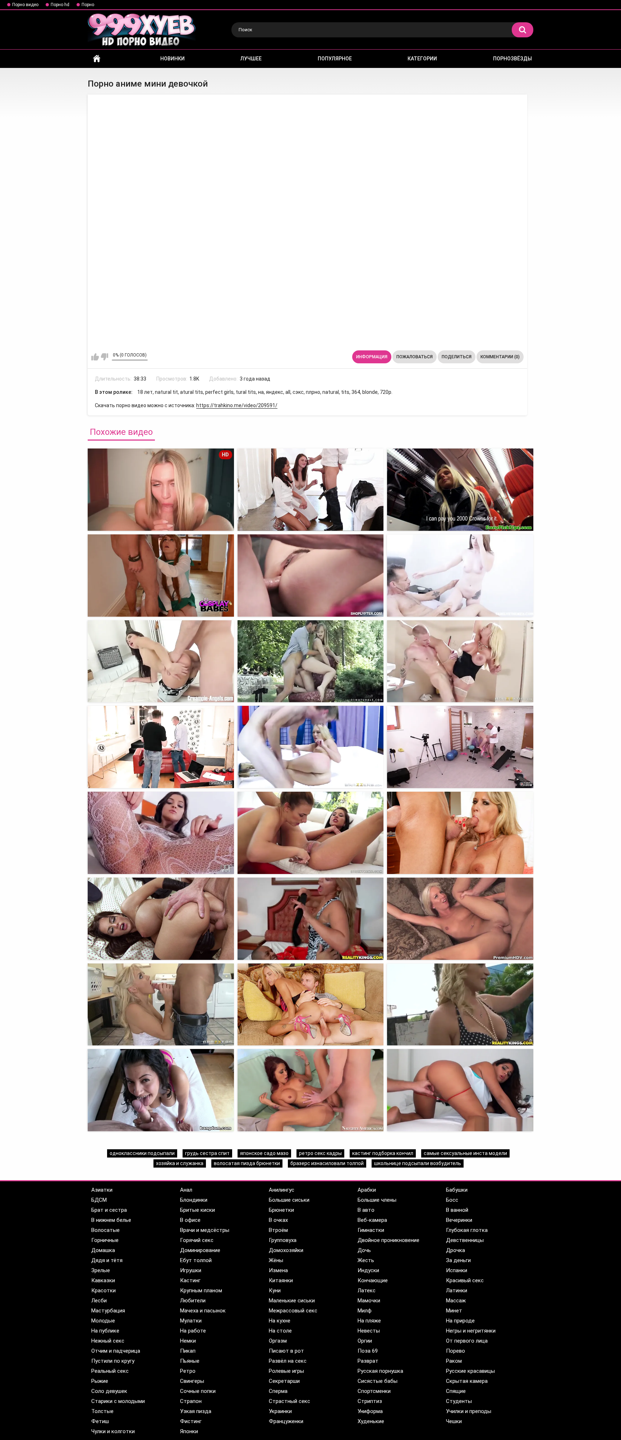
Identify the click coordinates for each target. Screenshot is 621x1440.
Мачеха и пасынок (203, 1310)
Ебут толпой (196, 1260)
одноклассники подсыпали (142, 1153)
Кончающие (373, 1280)
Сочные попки (198, 1391)
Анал (186, 1190)
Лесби (99, 1300)
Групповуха (282, 1240)
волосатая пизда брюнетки (247, 1163)
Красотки (103, 1290)
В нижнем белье (111, 1220)
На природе (460, 1320)
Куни (275, 1290)
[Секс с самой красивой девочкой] (161, 833)
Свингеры (192, 1381)
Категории (422, 58)
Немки (188, 1341)
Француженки (286, 1421)
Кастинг (190, 1280)
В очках (278, 1220)
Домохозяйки (286, 1250)
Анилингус (281, 1190)
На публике (105, 1331)
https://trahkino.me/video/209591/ (236, 405)
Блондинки (193, 1200)
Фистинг (191, 1421)
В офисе (190, 1220)
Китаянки (281, 1280)
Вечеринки (459, 1220)
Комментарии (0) (500, 356)
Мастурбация (108, 1310)
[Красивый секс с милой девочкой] (460, 1090)
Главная (97, 59)
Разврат (368, 1361)
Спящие (456, 1391)
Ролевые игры (286, 1371)
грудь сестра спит (207, 1153)
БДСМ (99, 1200)
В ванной (457, 1210)
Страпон (191, 1401)
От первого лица (467, 1341)
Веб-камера (372, 1220)
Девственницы (465, 1240)
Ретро (188, 1371)
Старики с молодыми (118, 1401)
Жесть (366, 1260)
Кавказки (103, 1280)
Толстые (102, 1411)
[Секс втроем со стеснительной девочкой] (460, 833)
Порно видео (25, 4)
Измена (278, 1270)
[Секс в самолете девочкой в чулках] (460, 661)
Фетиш (100, 1421)
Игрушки (190, 1270)
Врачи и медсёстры (204, 1230)
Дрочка (455, 1250)
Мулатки (191, 1320)
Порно (88, 4)
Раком (454, 1361)
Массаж (456, 1300)
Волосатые (105, 1230)
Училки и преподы (468, 1411)
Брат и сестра (109, 1210)
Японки (189, 1431)
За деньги (458, 1260)
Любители (193, 1300)
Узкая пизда (195, 1411)
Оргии (365, 1341)
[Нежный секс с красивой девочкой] (311, 1090)
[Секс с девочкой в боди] (460, 489)
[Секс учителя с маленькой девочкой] (311, 661)
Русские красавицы (470, 1371)
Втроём (278, 1230)
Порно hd (60, 4)
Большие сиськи (289, 1200)
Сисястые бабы (377, 1381)
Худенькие (371, 1421)
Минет (454, 1310)
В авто (366, 1210)
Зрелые (100, 1270)
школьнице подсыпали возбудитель (417, 1163)
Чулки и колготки (113, 1431)
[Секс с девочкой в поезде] (161, 575)
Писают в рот (286, 1351)
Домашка (103, 1250)
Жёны (276, 1260)
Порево (455, 1351)
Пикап (188, 1351)
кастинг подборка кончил (382, 1153)
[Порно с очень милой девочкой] (161, 919)
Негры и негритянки (471, 1331)
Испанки (456, 1270)
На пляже (369, 1320)
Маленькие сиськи (292, 1300)
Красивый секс (465, 1280)
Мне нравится (95, 356)
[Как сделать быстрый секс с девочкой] (311, 833)
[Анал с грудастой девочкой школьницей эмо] (460, 1004)
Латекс (367, 1290)
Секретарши (284, 1381)
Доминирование (200, 1250)
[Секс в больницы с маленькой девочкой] (311, 747)
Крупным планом (201, 1290)
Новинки (172, 58)
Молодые (103, 1320)
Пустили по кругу (112, 1361)
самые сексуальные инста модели (465, 1153)
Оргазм (278, 1341)
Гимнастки (371, 1230)
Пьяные (189, 1361)
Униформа (370, 1411)
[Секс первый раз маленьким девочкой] (460, 575)
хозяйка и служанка (179, 1163)
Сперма (278, 1391)
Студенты (459, 1401)
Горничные (105, 1240)
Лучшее (251, 58)
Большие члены (377, 1200)
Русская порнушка (380, 1371)
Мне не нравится (104, 356)
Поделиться (457, 356)
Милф (365, 1310)
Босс (452, 1200)
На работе (193, 1331)
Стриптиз (370, 1401)
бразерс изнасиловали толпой (327, 1163)
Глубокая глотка (467, 1230)
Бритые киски (197, 1210)
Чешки (454, 1421)
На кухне (279, 1320)
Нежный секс (107, 1341)
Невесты (369, 1331)
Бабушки (457, 1190)
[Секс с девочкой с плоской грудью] (161, 1090)
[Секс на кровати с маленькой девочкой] (161, 747)
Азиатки (101, 1190)
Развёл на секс (288, 1361)
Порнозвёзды (512, 58)
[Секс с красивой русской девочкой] (311, 919)
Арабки (367, 1190)
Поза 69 (368, 1351)
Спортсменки (374, 1391)
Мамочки (369, 1300)
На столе (280, 1331)
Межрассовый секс (293, 1310)
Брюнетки (281, 1210)
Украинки (280, 1411)
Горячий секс (196, 1240)
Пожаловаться (414, 356)
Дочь (364, 1250)
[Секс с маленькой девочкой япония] (161, 661)
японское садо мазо (264, 1153)
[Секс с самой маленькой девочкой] (311, 575)
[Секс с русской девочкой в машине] (460, 919)
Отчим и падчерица (115, 1351)
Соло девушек (109, 1391)
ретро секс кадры (320, 1153)
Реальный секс (110, 1371)
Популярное (335, 58)
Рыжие (99, 1381)
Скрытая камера (467, 1381)
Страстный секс (289, 1401)
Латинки (456, 1290)
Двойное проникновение (388, 1240)
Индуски (368, 1270)
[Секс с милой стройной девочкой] (161, 1004)
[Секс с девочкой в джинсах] (311, 489)
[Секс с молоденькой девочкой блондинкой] (460, 747)
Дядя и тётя (107, 1260)
